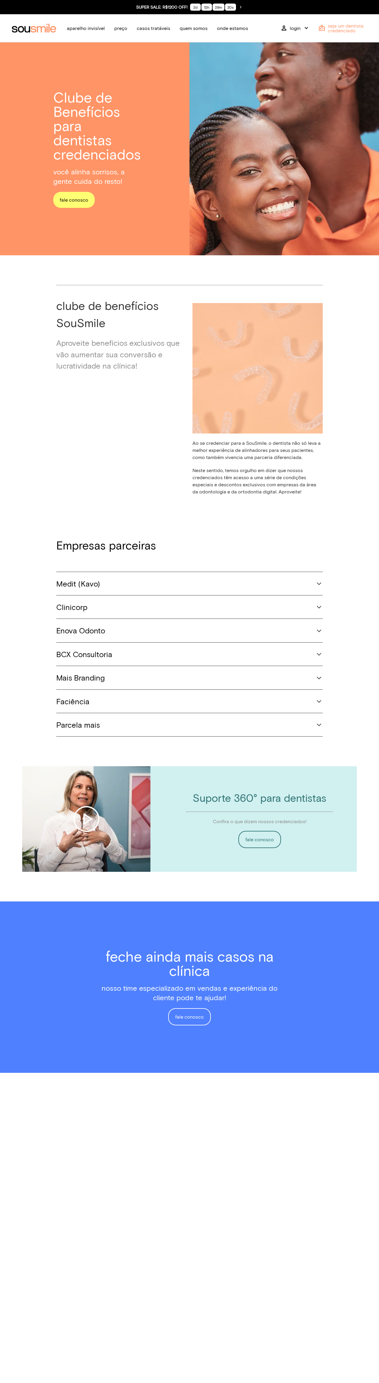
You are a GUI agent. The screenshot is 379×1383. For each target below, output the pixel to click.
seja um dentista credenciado (341, 28)
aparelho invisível (86, 28)
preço (120, 28)
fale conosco (74, 200)
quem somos (194, 28)
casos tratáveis (153, 28)
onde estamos (232, 28)
